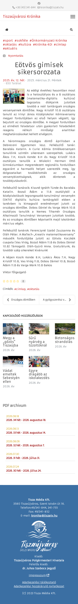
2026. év (8, 350)
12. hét (20, 80)
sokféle (22, 40)
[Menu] (72, 16)
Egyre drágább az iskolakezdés (39, 374)
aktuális (11, 48)
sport (9, 40)
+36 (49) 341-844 (26, 7)
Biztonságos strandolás (64, 339)
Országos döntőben (23, 299)
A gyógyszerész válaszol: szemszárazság (59, 299)
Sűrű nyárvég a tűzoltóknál (38, 341)
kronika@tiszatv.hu (52, 7)
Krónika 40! (43, 44)
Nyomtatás (15, 55)
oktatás (11, 44)
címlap (61, 44)
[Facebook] (39, 3)
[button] (71, 29)
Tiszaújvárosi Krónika (21, 16)
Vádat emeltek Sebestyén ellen (11, 376)
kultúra (25, 44)
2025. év (8, 80)
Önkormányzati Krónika (49, 40)
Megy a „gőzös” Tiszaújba (10, 341)
